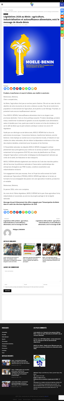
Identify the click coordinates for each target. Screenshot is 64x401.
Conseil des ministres (7, 343)
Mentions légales (27, 399)
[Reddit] (11, 88)
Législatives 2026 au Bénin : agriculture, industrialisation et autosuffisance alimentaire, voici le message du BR (48, 223)
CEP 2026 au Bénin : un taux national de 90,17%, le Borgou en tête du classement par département (47, 340)
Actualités (4, 332)
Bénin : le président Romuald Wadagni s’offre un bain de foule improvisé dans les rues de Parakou (21, 362)
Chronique (4, 341)
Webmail (15, 399)
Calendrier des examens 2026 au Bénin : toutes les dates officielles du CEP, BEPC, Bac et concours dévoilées (48, 334)
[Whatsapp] (26, 88)
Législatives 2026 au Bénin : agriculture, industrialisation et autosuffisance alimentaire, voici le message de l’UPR (16, 223)
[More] (35, 88)
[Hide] (63, 38)
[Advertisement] (32, 308)
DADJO (35, 345)
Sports (3, 339)
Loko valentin (37, 332)
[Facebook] (5, 88)
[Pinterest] (17, 88)
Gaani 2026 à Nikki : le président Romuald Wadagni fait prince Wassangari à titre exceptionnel (20, 383)
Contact (20, 399)
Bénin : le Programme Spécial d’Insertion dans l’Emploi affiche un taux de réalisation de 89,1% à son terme (51, 260)
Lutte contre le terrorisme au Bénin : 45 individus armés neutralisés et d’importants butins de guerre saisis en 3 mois (12, 260)
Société (4, 334)
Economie (4, 348)
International (5, 337)
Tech (3, 352)
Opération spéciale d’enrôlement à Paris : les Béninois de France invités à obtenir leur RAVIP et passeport (32, 260)
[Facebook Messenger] (29, 88)
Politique (4, 346)
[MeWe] (20, 88)
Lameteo (4, 350)
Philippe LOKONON (9, 24)
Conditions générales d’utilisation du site (41, 399)
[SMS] (32, 88)
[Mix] (23, 88)
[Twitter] (8, 88)
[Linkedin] (14, 88)
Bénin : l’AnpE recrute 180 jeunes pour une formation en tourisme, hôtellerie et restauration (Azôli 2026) (48, 347)
